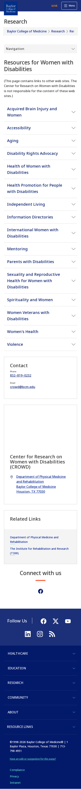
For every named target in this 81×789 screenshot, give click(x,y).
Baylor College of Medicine (27, 31)
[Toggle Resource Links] (74, 727)
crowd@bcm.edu (22, 387)
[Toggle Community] (74, 698)
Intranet (15, 782)
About (13, 712)
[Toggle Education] (74, 668)
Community (18, 697)
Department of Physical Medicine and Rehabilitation (34, 539)
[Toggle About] (74, 712)
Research (58, 31)
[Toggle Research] (74, 683)
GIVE (54, 5)
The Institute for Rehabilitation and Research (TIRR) (39, 551)
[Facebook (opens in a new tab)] (40, 591)
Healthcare (18, 653)
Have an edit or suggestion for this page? (33, 759)
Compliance (17, 770)
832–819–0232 (20, 375)
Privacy (14, 776)
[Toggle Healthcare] (74, 653)
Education (17, 668)
